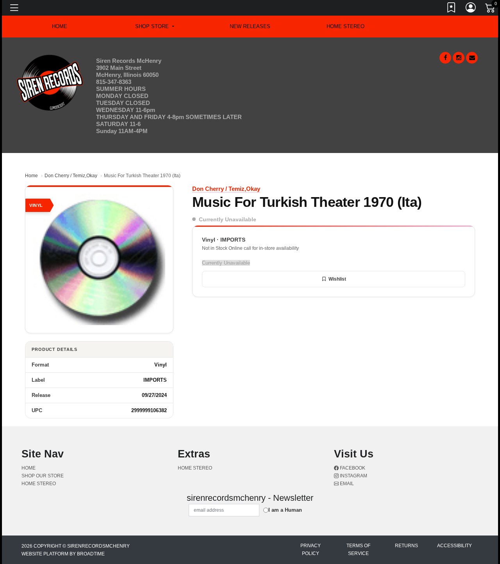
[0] (490, 9)
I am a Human (285, 510)
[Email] (472, 57)
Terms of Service (358, 549)
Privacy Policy (310, 549)
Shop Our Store (42, 476)
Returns (406, 545)
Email (346, 483)
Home (31, 175)
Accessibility (454, 545)
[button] (154, 27)
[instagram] (458, 57)
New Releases (250, 26)
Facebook (352, 468)
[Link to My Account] (471, 9)
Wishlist (337, 279)
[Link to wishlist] (451, 9)
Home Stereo (345, 26)
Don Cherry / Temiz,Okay (71, 175)
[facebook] (445, 57)
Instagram (353, 476)
